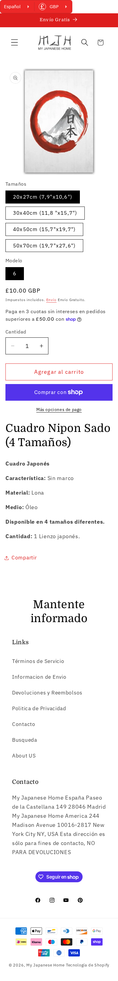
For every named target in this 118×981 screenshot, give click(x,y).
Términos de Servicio (38, 661)
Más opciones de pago (59, 409)
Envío (51, 299)
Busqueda (24, 740)
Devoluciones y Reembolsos (47, 692)
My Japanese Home (45, 965)
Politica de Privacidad (39, 708)
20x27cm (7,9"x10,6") (42, 197)
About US (24, 755)
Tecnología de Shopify (88, 965)
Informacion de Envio (39, 677)
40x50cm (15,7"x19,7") (44, 229)
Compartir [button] (24, 557)
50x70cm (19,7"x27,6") (44, 245)
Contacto (23, 724)
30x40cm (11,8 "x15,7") (45, 213)
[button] (15, 43)
